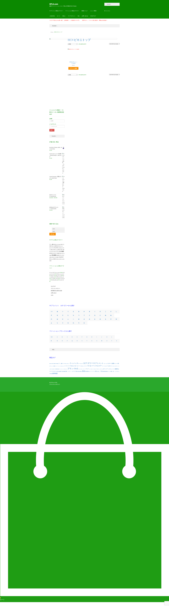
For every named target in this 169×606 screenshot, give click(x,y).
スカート (52, 275)
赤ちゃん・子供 (99, 371)
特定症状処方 (80, 371)
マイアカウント (71, 16)
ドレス (56, 278)
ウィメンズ (74, 363)
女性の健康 (59, 371)
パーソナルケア (105, 366)
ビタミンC (55, 257)
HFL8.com (53, 4)
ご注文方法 (52, 16)
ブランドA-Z (72, 368)
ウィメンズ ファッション (54, 272)
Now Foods (56, 363)
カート (58, 16)
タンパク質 (55, 246)
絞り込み (52, 234)
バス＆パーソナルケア (94, 366)
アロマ (58, 244)
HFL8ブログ (93, 16)
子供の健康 (63, 371)
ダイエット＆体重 (52, 366)
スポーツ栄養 (110, 363)
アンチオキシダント (66, 363)
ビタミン (57, 249)
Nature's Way (51, 363)
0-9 (51, 337)
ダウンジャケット (60, 277)
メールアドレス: (52, 124)
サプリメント (98, 363)
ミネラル (110, 369)
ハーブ (54, 247)
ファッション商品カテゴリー (72, 10)
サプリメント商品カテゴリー (56, 10)
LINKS (52, 295)
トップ (52, 278)
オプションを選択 (73, 68)
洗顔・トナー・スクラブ (70, 371)
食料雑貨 (55, 373)
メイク (113, 369)
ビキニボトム (54, 279)
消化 (76, 371)
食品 (51, 373)
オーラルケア (80, 363)
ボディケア (105, 369)
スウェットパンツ (60, 274)
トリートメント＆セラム (59, 366)
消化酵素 (55, 255)
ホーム (52, 32)
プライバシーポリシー (55, 288)
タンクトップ (58, 275)
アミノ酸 (52, 244)
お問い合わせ (85, 16)
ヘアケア (87, 369)
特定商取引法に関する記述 (56, 290)
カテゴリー (88, 363)
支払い (64, 16)
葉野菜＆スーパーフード (90, 371)
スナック (105, 363)
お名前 (50, 118)
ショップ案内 (93, 10)
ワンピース (61, 279)
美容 (83, 371)
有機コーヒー (84, 10)
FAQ (78, 16)
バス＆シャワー (83, 366)
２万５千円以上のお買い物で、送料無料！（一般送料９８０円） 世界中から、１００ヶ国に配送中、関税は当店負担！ (78, 20)
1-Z (51, 311)
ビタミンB (114, 366)
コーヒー (56, 253)
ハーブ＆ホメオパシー (73, 366)
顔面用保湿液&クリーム (106, 371)
